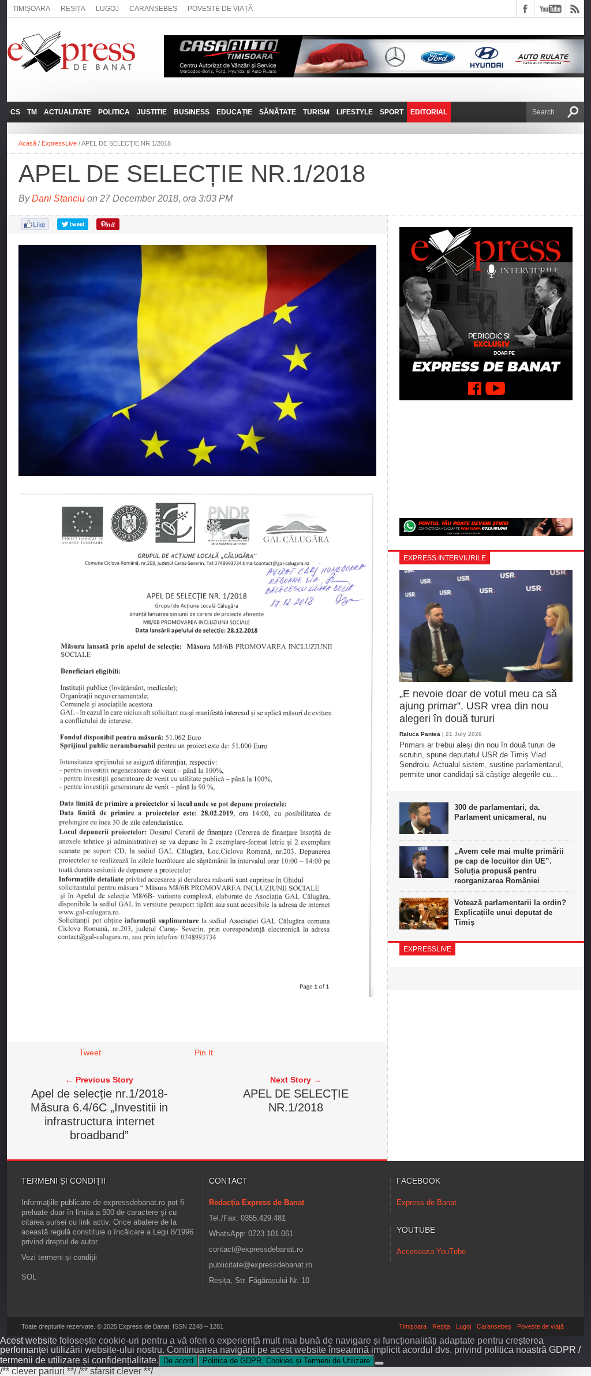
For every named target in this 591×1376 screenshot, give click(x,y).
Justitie (152, 112)
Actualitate (67, 112)
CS (15, 112)
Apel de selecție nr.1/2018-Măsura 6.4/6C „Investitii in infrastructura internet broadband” (99, 1114)
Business (192, 112)
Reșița (73, 9)
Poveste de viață (220, 9)
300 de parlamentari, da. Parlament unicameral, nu (500, 812)
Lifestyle (354, 112)
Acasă (27, 143)
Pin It (203, 1052)
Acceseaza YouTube (431, 1251)
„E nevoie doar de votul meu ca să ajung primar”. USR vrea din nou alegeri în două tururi (478, 706)
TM (32, 112)
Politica (114, 112)
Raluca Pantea (419, 734)
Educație (234, 112)
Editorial (428, 112)
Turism (316, 112)
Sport (391, 112)
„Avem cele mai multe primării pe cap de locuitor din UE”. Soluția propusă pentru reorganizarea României (509, 866)
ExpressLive (59, 143)
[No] (379, 1363)
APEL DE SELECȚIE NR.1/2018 (296, 1100)
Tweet (90, 1052)
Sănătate (277, 112)
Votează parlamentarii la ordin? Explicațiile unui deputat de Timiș (510, 912)
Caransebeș (153, 9)
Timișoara (31, 9)
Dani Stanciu (58, 198)
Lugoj (107, 9)
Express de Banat (427, 1202)
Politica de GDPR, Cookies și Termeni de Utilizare (286, 1360)
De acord (178, 1360)
